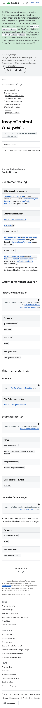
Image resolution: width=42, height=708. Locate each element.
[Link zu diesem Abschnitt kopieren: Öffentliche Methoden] (33, 371)
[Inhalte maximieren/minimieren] (18, 90)
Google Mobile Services (10, 678)
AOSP (4, 80)
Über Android (7, 694)
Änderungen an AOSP (25, 43)
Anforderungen (8, 610)
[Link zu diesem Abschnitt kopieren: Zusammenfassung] (29, 182)
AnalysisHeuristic (24, 261)
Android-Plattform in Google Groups (15, 650)
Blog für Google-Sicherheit (12, 646)
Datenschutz (15, 698)
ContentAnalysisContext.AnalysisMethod (20, 238)
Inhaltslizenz (6, 586)
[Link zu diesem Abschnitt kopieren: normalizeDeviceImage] (29, 497)
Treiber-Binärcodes (9, 625)
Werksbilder (6, 621)
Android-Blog (7, 642)
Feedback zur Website (31, 698)
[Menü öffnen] (3, 3)
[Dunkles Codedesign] (38, 299)
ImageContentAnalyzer (14, 196)
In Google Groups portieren (12, 657)
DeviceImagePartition (21, 242)
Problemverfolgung (9, 686)
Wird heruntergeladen (10, 613)
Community (18, 694)
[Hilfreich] (17, 84)
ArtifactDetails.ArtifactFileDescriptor (20, 257)
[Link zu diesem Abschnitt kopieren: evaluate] (13, 378)
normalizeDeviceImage (14, 256)
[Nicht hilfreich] (21, 84)
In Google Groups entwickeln (12, 653)
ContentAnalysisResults (15, 219)
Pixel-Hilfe (5, 671)
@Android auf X (8, 635)
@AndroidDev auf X (9, 638)
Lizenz (5, 698)
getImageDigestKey (12, 237)
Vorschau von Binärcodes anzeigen (15, 617)
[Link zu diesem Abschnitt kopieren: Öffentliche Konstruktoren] (4, 285)
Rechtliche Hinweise (32, 694)
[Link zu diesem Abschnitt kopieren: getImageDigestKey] (25, 417)
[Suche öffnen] (22, 2)
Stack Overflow (7, 682)
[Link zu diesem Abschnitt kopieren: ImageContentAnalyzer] (29, 293)
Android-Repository (9, 606)
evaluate (8, 225)
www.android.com (9, 674)
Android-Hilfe (7, 667)
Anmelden (35, 3)
